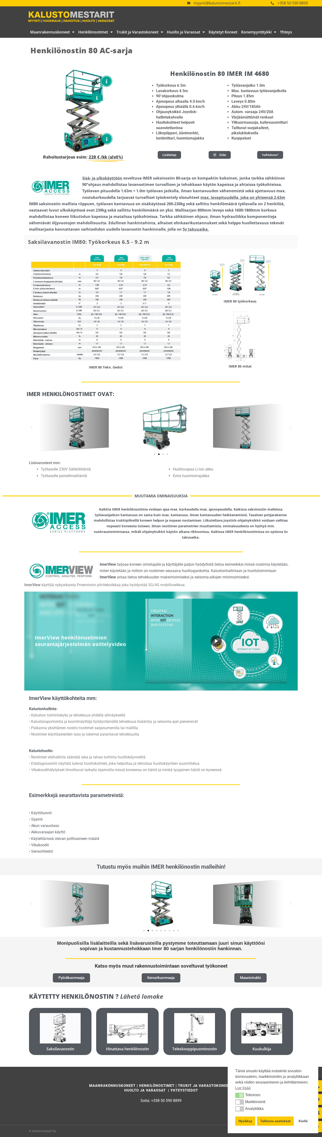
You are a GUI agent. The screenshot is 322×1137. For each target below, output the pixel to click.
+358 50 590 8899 (292, 3)
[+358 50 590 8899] (272, 3)
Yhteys (286, 32)
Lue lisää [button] (243, 1088)
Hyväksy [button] (245, 1121)
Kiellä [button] (303, 1121)
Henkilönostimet (93, 32)
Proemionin (86, 585)
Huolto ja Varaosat (183, 32)
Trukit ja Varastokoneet (137, 32)
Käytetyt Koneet (223, 32)
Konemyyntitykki (256, 32)
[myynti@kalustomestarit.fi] (188, 3)
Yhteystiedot (184, 1090)
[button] (239, 1095)
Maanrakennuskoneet (50, 32)
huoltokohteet (95, 763)
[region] (161, 641)
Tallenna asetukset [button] (275, 1121)
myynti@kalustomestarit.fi (217, 3)
